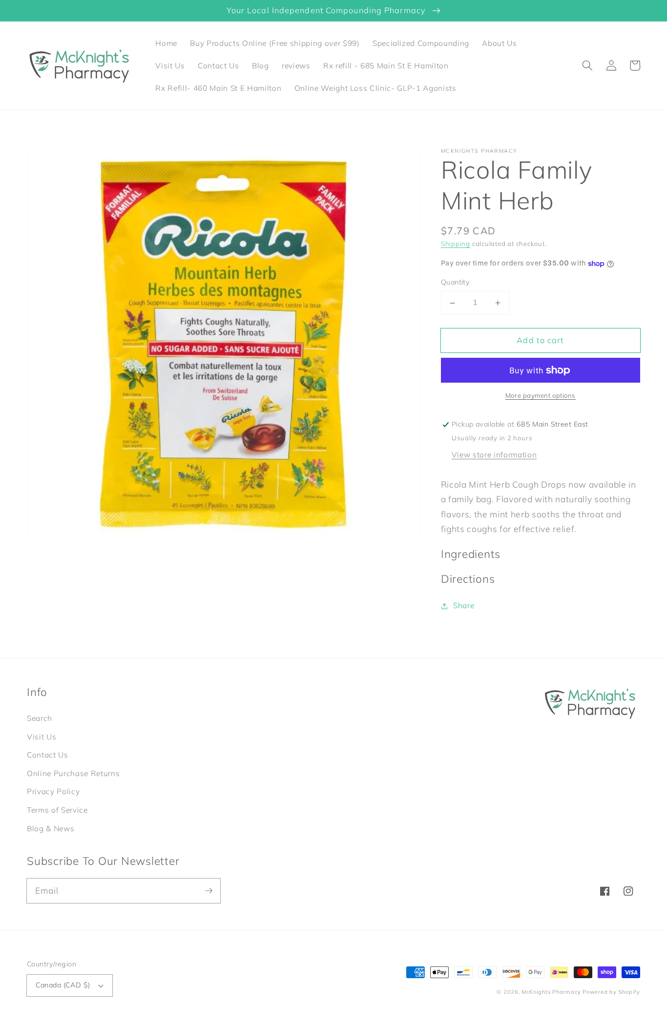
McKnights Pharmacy (551, 991)
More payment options (540, 396)
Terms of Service (57, 810)
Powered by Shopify (611, 991)
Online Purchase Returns (73, 773)
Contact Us (47, 754)
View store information (494, 454)
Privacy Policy (53, 791)
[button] (587, 65)
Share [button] (463, 605)
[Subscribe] (208, 890)
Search (39, 718)
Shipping (455, 243)
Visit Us (41, 736)
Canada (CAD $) (63, 985)
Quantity (455, 282)
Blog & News (50, 828)
